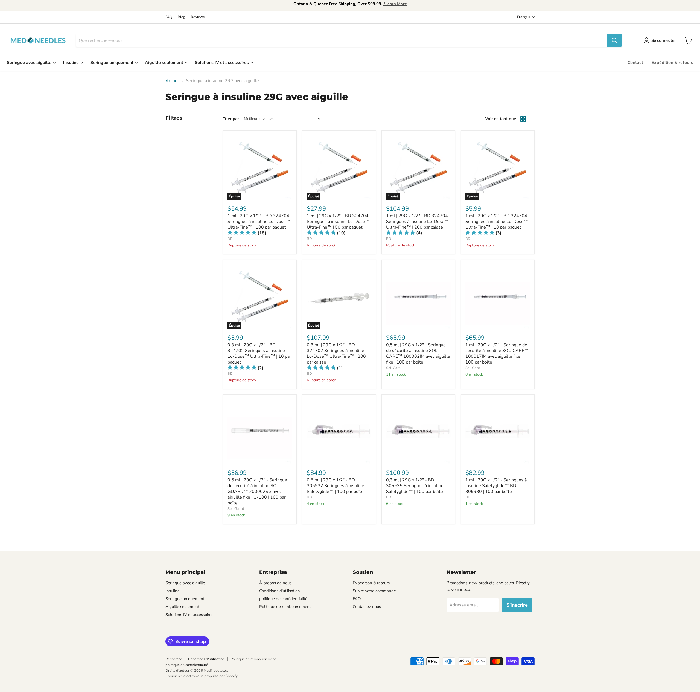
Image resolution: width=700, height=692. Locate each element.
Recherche (173, 659)
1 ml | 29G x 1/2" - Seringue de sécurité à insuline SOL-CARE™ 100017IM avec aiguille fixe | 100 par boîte (497, 353)
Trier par (231, 119)
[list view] (531, 119)
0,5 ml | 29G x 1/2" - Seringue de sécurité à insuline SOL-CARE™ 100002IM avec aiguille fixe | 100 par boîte (418, 353)
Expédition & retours (672, 63)
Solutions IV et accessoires (222, 63)
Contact (635, 63)
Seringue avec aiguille (29, 63)
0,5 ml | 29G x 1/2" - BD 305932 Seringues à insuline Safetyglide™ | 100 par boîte (335, 486)
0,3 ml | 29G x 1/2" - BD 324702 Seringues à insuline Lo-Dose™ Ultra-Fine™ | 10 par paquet (259, 353)
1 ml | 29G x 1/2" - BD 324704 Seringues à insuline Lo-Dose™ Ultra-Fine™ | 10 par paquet (496, 221)
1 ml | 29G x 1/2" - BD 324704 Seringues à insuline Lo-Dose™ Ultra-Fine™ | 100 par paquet (259, 221)
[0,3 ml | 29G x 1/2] (418, 431)
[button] (247, 233)
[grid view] (523, 119)
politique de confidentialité (283, 598)
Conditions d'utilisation (279, 591)
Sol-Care (393, 367)
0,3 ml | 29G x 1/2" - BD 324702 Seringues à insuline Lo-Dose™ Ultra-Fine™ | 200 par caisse (336, 353)
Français (523, 16)
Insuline (71, 63)
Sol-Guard (236, 508)
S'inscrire (517, 605)
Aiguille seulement (164, 63)
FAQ (168, 17)
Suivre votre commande (374, 591)
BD (230, 238)
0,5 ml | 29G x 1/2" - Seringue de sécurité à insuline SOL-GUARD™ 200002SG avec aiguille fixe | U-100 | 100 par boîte (257, 491)
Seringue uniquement (112, 63)
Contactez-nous (367, 606)
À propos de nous (275, 583)
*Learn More (395, 4)
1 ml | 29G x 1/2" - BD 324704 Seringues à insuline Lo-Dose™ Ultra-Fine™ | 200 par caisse (417, 221)
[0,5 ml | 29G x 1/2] (418, 296)
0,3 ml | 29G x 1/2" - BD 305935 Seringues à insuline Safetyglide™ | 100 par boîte (415, 486)
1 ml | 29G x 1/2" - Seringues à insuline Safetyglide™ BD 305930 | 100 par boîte (496, 486)
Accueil (172, 80)
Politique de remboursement (285, 606)
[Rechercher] (614, 40)
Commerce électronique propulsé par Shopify (201, 676)
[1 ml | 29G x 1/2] (497, 296)
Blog (181, 17)
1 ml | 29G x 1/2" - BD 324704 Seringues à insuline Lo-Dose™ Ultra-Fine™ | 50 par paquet (338, 221)
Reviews (198, 17)
